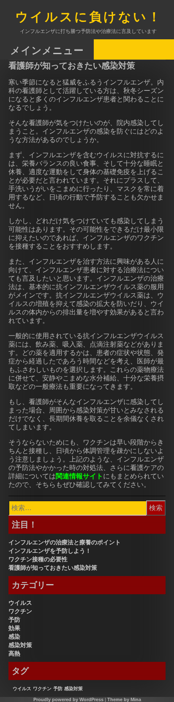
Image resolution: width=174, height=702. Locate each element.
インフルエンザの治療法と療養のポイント (64, 542)
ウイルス (20, 602)
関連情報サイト (79, 476)
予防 (14, 619)
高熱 (14, 653)
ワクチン (20, 611)
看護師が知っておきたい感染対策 (52, 567)
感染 (14, 636)
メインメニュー (47, 50)
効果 (14, 628)
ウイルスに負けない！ (88, 18)
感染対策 (20, 645)
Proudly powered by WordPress (68, 699)
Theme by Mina (124, 699)
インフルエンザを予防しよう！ (49, 550)
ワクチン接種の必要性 (38, 559)
